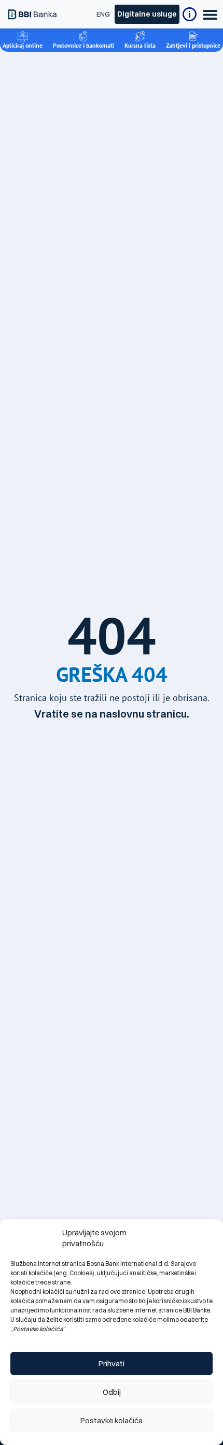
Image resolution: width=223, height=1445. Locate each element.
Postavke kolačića (111, 1420)
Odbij (112, 1392)
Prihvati (111, 1363)
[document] (111, 722)
